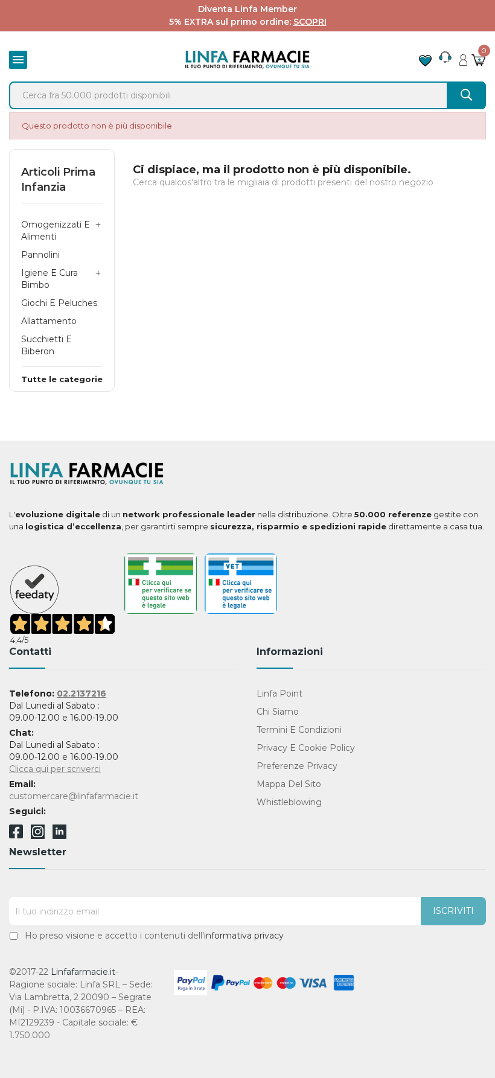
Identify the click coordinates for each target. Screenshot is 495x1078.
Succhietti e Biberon (46, 345)
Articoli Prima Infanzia (58, 179)
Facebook (16, 833)
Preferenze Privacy (297, 766)
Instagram (38, 835)
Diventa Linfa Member (247, 9)
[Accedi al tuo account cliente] (463, 57)
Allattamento (49, 321)
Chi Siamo (278, 711)
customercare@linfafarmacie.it (73, 796)
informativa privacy (244, 935)
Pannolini (40, 254)
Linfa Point (279, 693)
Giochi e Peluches (59, 303)
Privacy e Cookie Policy (306, 747)
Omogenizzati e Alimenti (55, 230)
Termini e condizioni (299, 729)
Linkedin (59, 835)
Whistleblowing (289, 802)
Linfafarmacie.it (83, 971)
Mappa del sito (289, 784)
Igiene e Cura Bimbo (49, 278)
